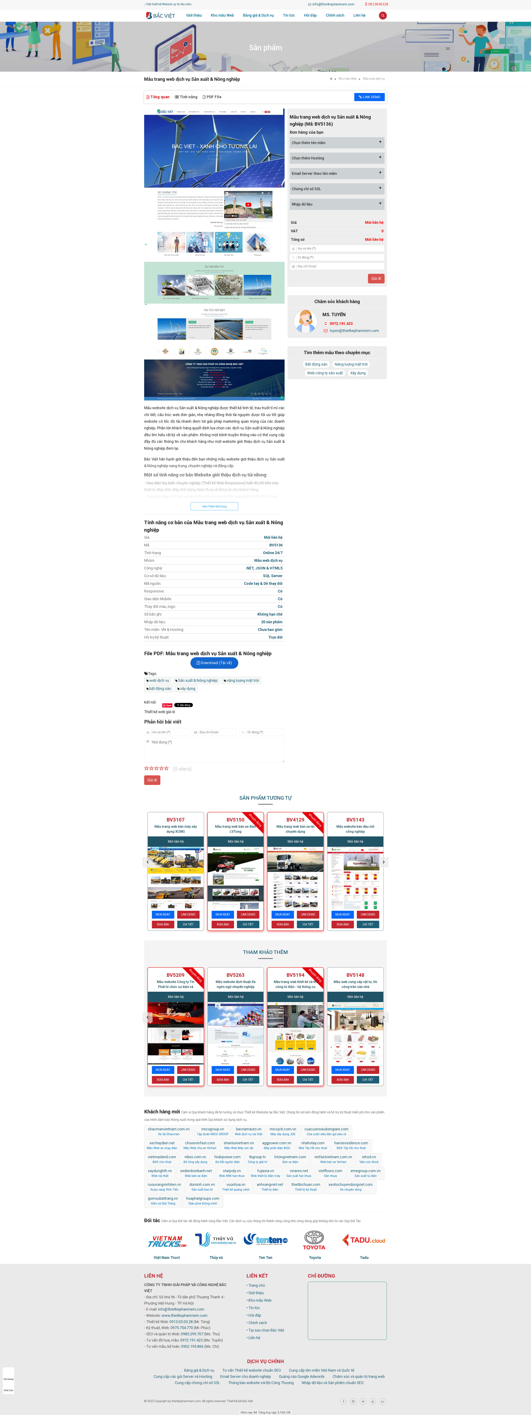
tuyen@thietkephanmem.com (354, 330)
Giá (294, 222)
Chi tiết (188, 924)
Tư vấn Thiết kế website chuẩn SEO (251, 1370)
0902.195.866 (192, 1346)
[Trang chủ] (331, 78)
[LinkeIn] (382, 1401)
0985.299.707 (192, 1334)
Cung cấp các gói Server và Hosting (183, 1376)
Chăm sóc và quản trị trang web (359, 1376)
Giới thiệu (194, 15)
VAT (294, 231)
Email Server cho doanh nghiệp (245, 1376)
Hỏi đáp (310, 15)
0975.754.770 (182, 1328)
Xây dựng (358, 373)
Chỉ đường (8, 1379)
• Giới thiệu (255, 1293)
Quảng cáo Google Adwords (302, 1376)
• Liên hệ (253, 1337)
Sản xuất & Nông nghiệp (198, 680)
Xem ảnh (163, 924)
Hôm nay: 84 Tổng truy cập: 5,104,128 (265, 1412)
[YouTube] (372, 1401)
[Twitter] (363, 1401)
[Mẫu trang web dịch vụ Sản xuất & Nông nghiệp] (214, 254)
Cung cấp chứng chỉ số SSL (197, 1383)
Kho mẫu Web (222, 15)
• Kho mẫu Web (259, 1300)
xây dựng (187, 688)
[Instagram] (353, 1401)
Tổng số (297, 239)
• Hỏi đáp (253, 1315)
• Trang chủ (255, 1285)
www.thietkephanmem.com (184, 1315)
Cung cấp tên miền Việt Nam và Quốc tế (321, 1370)
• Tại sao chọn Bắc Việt (265, 1330)
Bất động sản (316, 364)
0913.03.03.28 (181, 1322)
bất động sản (160, 688)
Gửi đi (152, 780)
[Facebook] (343, 1401)
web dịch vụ (159, 680)
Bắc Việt (247, 1401)
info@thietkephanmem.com (181, 1309)
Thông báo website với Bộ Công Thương (261, 1383)
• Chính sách (256, 1323)
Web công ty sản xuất (325, 373)
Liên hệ (359, 15)
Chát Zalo (8, 1390)
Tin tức (289, 15)
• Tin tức (253, 1308)
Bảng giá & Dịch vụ (258, 15)
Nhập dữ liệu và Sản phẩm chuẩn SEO (333, 1383)
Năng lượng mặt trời (351, 364)
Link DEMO (371, 97)
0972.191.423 (341, 323)
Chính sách (335, 15)
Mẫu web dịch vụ (374, 78)
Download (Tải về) (216, 663)
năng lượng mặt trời (243, 680)
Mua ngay (163, 914)
